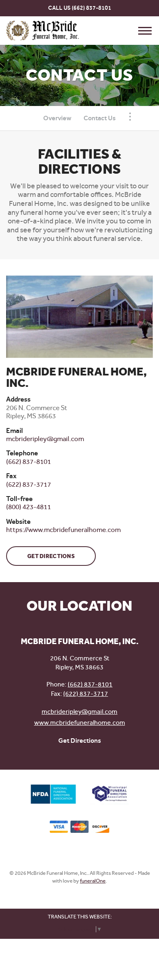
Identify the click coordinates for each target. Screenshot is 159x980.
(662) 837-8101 (91, 7)
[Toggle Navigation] (130, 117)
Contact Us (100, 118)
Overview (57, 118)
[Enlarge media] (79, 317)
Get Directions (51, 556)
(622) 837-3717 (85, 693)
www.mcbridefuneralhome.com (79, 722)
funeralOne (93, 881)
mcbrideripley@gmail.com (79, 711)
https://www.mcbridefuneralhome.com (63, 529)
